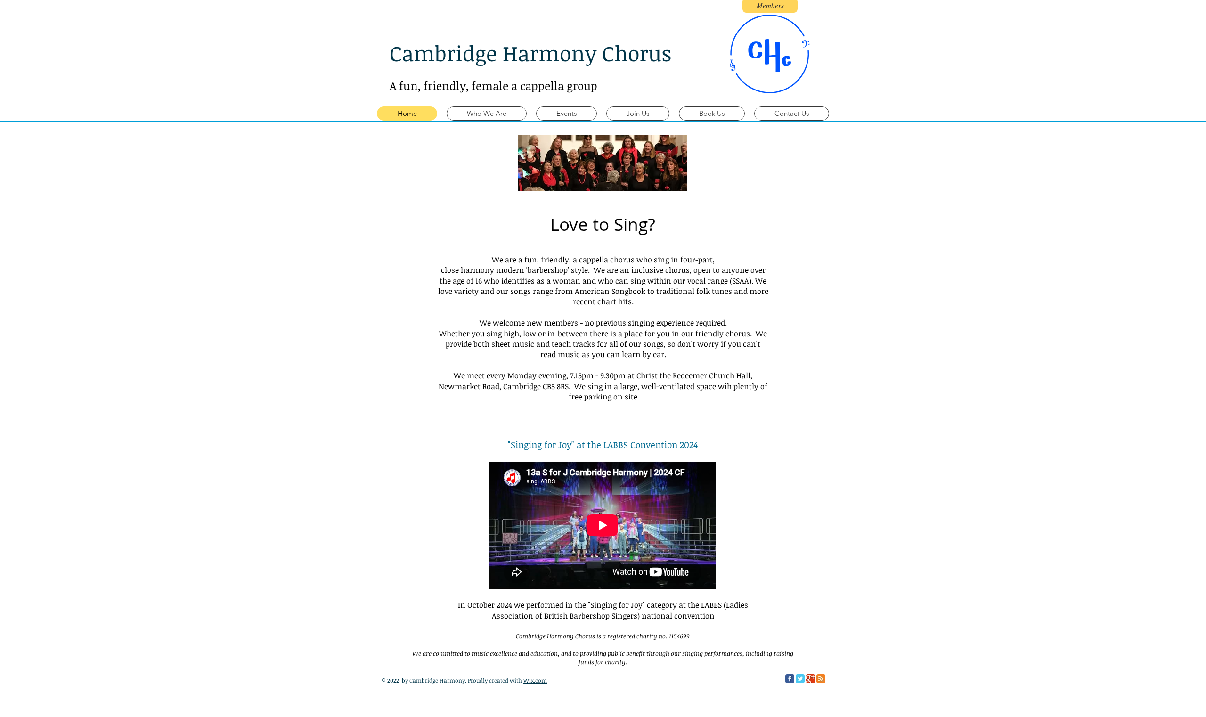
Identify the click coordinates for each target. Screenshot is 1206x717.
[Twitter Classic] (800, 678)
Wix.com (535, 680)
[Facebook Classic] (789, 678)
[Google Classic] (810, 678)
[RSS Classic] (820, 678)
